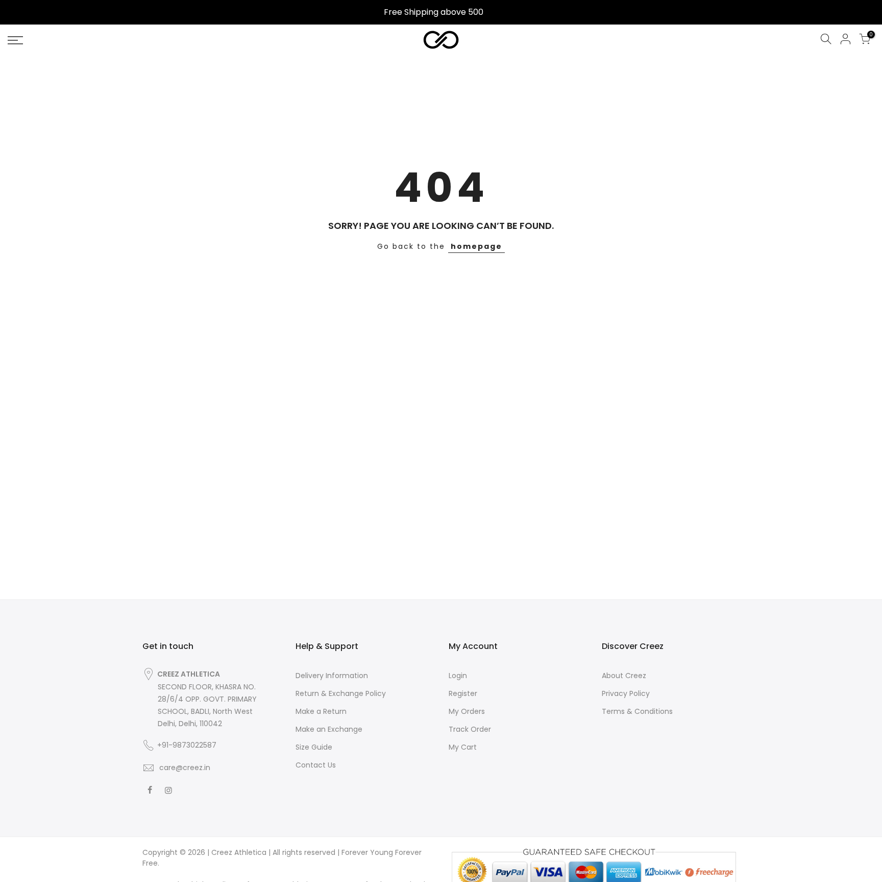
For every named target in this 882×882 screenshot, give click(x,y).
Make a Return (321, 711)
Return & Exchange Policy (341, 693)
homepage (476, 246)
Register (463, 693)
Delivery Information (332, 675)
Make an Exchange (329, 729)
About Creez (624, 675)
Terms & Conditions (637, 711)
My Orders (467, 711)
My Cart (463, 747)
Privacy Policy (626, 693)
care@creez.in (183, 767)
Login (458, 675)
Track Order (470, 729)
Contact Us (316, 765)
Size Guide (314, 747)
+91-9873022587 (186, 745)
